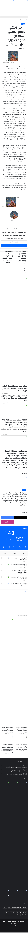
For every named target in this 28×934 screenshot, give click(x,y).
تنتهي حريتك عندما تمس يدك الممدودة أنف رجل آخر (20, 559)
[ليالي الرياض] (14, 6)
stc (25, 909)
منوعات (23, 24)
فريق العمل (12, 912)
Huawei (24, 907)
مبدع (12, 923)
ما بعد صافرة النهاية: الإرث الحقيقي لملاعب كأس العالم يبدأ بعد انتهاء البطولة (21, 730)
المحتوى (11, 909)
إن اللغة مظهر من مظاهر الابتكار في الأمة (18, 565)
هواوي (7, 914)
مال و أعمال (24, 914)
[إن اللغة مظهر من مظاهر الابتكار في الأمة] (5, 566)
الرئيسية (14, 925)
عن (17, 912)
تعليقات (5, 553)
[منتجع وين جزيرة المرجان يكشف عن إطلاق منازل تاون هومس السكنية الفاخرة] (23, 892)
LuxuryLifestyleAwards (16, 907)
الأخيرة (14, 553)
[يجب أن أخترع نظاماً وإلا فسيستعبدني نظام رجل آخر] (5, 579)
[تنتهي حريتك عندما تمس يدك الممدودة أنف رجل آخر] (5, 560)
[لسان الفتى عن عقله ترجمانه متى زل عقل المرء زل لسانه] (5, 585)
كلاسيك (7, 912)
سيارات (24, 912)
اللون (16, 909)
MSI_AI (5, 907)
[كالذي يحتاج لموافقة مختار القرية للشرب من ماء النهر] (5, 572)
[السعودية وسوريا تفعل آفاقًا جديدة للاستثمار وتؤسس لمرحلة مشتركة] (5, 784)
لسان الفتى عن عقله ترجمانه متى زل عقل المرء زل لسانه (18, 584)
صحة (20, 912)
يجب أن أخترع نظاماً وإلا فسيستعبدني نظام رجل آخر (18, 578)
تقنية (7, 909)
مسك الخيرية (17, 914)
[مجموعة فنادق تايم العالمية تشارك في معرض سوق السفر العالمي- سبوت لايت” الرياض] (5, 897)
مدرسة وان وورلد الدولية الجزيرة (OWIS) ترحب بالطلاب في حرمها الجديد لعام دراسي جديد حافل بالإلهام (21, 747)
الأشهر (23, 553)
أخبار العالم (21, 909)
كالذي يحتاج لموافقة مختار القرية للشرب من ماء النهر (19, 571)
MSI (9, 907)
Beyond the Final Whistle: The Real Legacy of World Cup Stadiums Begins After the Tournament (7, 730)
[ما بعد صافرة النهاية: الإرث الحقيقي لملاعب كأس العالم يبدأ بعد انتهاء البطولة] (21, 672)
